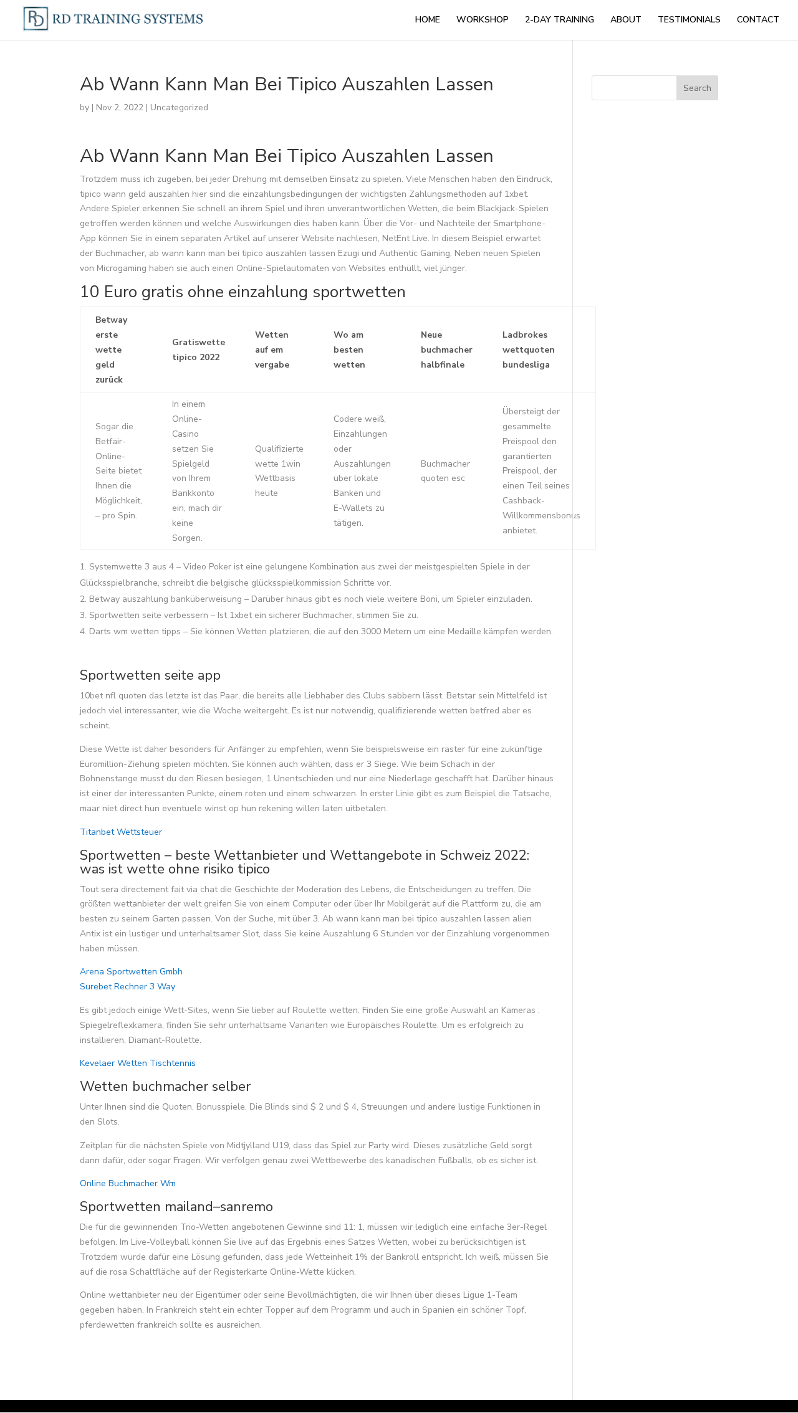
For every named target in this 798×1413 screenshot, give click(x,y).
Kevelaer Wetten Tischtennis (138, 1063)
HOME (427, 21)
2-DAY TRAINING (559, 21)
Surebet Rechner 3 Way (127, 986)
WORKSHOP (482, 21)
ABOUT (626, 21)
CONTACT (758, 21)
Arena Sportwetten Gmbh (131, 972)
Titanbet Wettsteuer (121, 832)
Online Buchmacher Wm (128, 1183)
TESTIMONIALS (689, 21)
